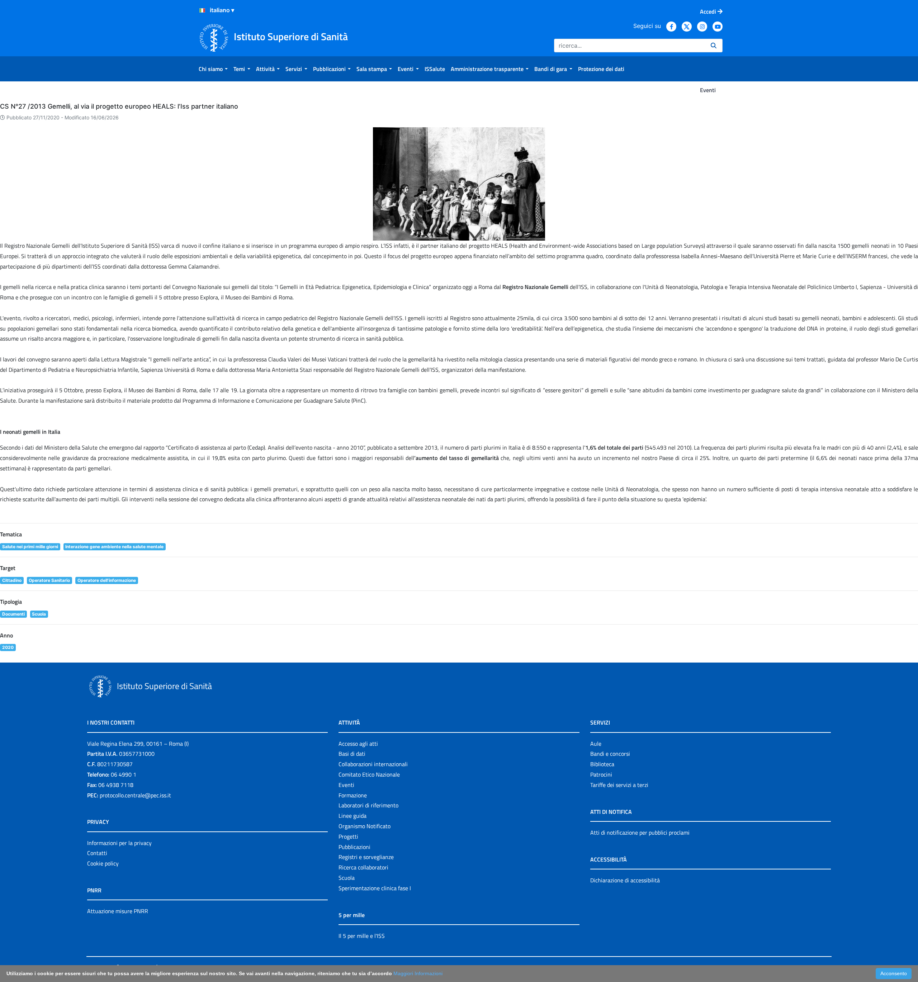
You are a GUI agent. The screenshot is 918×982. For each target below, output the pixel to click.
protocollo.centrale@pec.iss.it (135, 795)
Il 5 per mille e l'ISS (362, 935)
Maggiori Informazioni (418, 973)
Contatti (97, 853)
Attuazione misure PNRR (117, 911)
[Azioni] (202, 10)
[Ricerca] (713, 45)
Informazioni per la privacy (119, 843)
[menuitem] (213, 69)
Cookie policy (103, 863)
